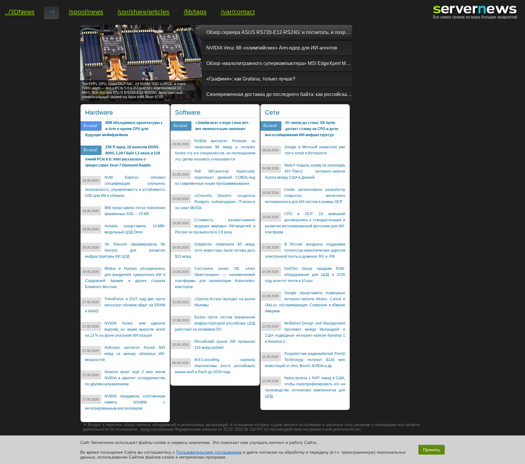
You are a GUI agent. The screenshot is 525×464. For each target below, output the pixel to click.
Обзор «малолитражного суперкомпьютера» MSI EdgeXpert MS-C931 (279, 63)
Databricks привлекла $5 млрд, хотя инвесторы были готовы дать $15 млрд (215, 250)
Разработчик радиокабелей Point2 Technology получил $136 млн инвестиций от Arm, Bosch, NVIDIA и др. (305, 360)
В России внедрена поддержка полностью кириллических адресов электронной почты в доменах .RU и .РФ (305, 250)
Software (188, 112)
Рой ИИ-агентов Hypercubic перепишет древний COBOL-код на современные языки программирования (215, 177)
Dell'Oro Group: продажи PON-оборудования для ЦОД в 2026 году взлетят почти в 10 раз (305, 274)
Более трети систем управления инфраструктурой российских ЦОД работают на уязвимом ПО (215, 323)
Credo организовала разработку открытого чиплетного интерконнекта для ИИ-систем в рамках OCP (305, 195)
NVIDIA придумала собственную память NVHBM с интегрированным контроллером (125, 402)
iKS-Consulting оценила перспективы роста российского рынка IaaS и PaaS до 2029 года (215, 366)
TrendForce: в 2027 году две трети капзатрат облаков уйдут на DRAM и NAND (125, 305)
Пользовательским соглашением (209, 452)
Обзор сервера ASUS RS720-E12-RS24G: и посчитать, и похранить (279, 32)
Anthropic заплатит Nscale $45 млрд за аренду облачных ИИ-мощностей (125, 353)
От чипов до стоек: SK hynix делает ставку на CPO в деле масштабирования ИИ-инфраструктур (301, 129)
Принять (431, 449)
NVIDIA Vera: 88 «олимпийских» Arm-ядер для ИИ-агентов (271, 47)
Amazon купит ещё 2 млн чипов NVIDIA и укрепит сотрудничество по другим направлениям (125, 378)
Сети (272, 112)
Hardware (99, 112)
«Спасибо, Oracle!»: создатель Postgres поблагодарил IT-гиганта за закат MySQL (215, 202)
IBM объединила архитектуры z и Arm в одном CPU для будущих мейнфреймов (124, 129)
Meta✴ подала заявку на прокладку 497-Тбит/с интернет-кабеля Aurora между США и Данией (305, 171)
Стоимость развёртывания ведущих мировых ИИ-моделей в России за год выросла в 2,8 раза (215, 226)
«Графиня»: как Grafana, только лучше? (250, 78)
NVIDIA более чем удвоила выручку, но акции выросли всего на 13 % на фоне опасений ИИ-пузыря (125, 329)
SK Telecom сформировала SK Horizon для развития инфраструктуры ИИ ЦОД (125, 250)
